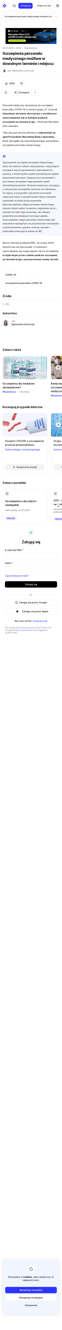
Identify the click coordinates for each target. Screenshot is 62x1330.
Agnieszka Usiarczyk (22, 324)
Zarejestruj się (40, 621)
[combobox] (31, 16)
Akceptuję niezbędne (31, 1297)
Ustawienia (31, 1305)
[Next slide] (58, 367)
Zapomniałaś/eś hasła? (17, 575)
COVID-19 (10, 274)
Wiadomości (30, 48)
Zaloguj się (25, 5)
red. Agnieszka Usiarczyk (20, 70)
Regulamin (42, 630)
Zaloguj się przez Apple (35, 611)
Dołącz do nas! (44, 5)
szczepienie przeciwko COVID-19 (23, 283)
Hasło (9, 563)
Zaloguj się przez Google (33, 602)
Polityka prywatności (22, 630)
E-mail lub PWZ (14, 550)
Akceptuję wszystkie (31, 1290)
